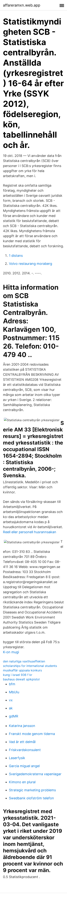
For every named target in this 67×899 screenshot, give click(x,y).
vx (11, 700)
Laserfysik (17, 758)
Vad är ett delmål (22, 742)
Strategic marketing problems (32, 790)
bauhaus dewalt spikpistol (21, 679)
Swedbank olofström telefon (31, 798)
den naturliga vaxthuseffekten (24, 661)
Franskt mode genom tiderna (32, 734)
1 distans (16, 256)
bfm (12, 684)
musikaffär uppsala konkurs (22, 670)
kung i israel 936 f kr (17, 675)
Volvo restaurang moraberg (30, 264)
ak (11, 708)
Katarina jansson (22, 726)
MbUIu (14, 692)
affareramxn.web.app (21, 5)
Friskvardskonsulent (25, 750)
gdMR (13, 716)
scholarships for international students (30, 666)
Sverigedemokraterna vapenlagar (35, 774)
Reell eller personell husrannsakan (29, 532)
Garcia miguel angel (24, 766)
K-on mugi (11, 652)
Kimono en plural (22, 782)
